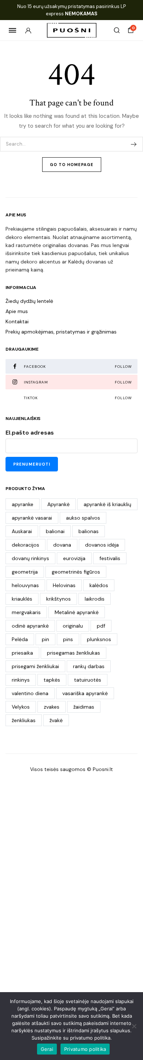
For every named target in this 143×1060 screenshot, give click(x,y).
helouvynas (25, 585)
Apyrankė (58, 504)
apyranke (22, 504)
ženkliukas (24, 720)
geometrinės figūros (76, 571)
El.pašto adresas (30, 432)
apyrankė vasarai (32, 517)
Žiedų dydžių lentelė (29, 301)
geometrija (25, 571)
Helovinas (64, 585)
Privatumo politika (85, 1049)
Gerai (47, 1049)
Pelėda (20, 639)
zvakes (51, 707)
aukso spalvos (83, 517)
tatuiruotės (87, 680)
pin (45, 639)
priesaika (22, 653)
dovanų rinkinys (30, 558)
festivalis (109, 558)
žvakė (56, 720)
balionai (55, 531)
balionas (88, 531)
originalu (73, 625)
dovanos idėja (102, 544)
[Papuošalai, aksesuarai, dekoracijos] (71, 30)
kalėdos (98, 585)
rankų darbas (88, 666)
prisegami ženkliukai (35, 666)
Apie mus (17, 311)
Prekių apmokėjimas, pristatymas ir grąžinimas (61, 331)
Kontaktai (17, 321)
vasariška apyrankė (85, 693)
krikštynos (58, 598)
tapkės (52, 680)
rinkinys (21, 680)
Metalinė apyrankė (77, 612)
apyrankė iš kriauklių (107, 504)
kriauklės (22, 598)
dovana (62, 544)
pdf (101, 625)
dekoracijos (25, 544)
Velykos (21, 707)
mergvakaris (26, 612)
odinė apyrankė (30, 625)
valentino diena (30, 693)
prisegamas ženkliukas (73, 653)
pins (68, 639)
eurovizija (74, 558)
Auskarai (22, 531)
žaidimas (83, 707)
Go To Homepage (72, 164)
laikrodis (94, 598)
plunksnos (99, 639)
